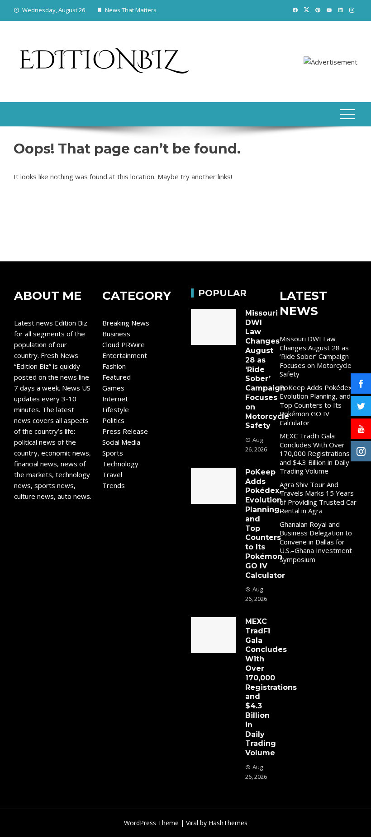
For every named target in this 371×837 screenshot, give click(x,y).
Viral (192, 822)
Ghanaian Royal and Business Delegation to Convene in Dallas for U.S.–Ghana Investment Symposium (316, 542)
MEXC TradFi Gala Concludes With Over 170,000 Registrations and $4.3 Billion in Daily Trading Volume (271, 687)
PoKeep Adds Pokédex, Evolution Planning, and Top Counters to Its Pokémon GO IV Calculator (317, 405)
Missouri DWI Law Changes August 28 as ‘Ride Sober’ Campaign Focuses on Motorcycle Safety (316, 356)
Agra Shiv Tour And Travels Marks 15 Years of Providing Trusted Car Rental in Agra (318, 498)
